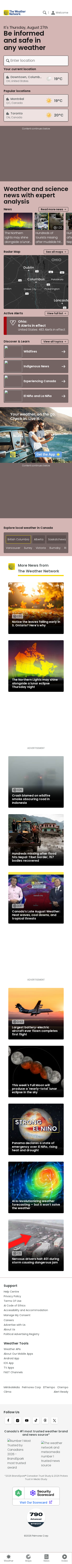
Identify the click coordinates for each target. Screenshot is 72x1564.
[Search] (45, 12)
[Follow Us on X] (54, 1420)
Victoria (41, 548)
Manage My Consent (17, 1315)
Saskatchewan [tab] (58, 539)
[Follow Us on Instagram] (17, 1420)
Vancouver (13, 548)
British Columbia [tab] (18, 539)
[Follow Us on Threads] (45, 1420)
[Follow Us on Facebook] (8, 1420)
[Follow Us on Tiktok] (36, 1420)
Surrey (28, 548)
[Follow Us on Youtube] (26, 1420)
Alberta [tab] (38, 539)
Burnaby (55, 548)
